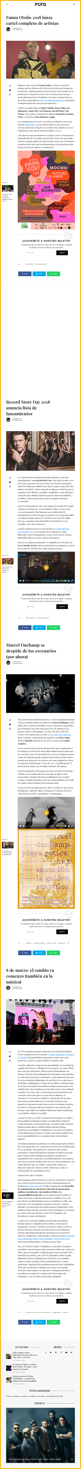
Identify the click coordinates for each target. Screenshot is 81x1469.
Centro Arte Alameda (62, 734)
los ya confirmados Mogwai (52, 100)
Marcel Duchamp (51, 943)
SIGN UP (62, 253)
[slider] (36, 581)
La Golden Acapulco (39, 943)
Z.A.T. (68, 943)
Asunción (28, 943)
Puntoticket (30, 124)
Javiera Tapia (17, 987)
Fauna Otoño (29, 264)
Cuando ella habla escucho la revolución (38, 1312)
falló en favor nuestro (33, 1186)
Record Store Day (30, 618)
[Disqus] (40, 308)
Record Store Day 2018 (43, 618)
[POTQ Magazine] (40, 4)
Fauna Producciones (41, 264)
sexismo (65, 1312)
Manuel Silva (17, 28)
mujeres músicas (56, 1312)
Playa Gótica (61, 943)
